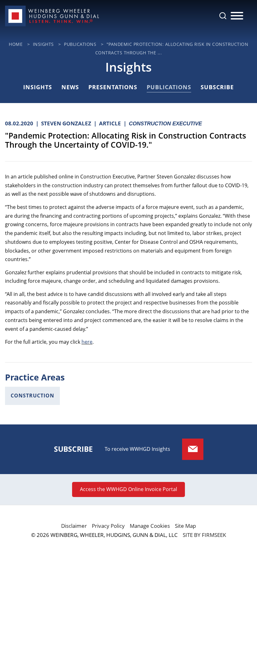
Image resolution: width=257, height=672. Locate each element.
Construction (32, 395)
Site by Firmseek (204, 534)
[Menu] (236, 16)
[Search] (222, 15)
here (86, 341)
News (70, 87)
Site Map (185, 525)
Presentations (112, 87)
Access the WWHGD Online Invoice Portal (128, 489)
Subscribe (217, 87)
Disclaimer (74, 525)
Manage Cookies (150, 525)
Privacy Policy (108, 525)
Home (16, 44)
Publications (80, 44)
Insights (43, 44)
